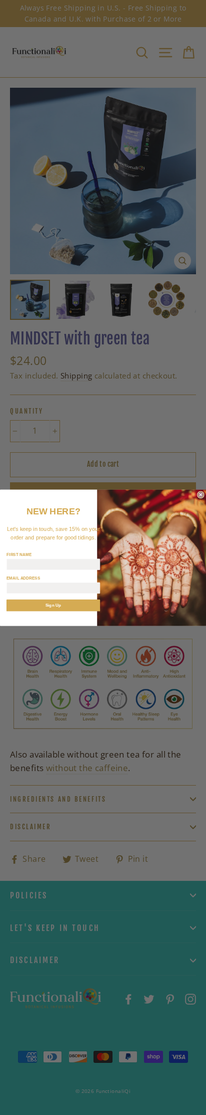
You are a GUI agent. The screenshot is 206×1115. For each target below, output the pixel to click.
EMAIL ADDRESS (23, 578)
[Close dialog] (201, 494)
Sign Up (54, 605)
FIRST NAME (19, 554)
